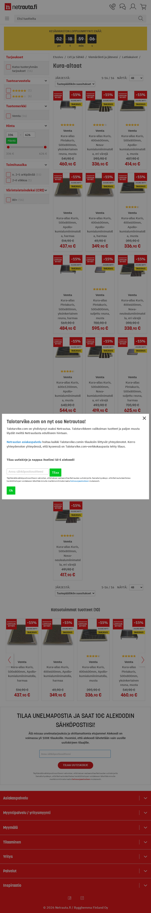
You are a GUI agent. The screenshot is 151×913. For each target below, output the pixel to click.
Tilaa (55, 472)
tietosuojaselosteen (79, 481)
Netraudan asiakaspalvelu (24, 442)
